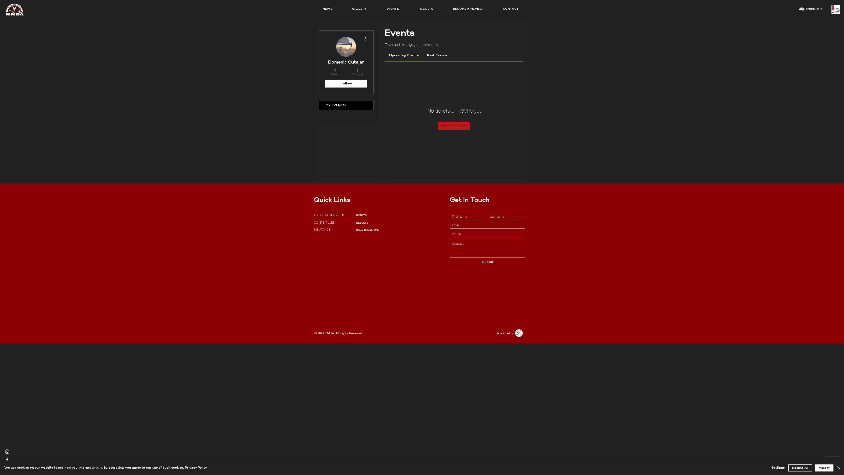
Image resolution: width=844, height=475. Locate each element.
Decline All (800, 468)
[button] (426, 9)
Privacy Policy (196, 468)
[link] (404, 55)
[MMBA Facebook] (7, 459)
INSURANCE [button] (322, 229)
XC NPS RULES (324, 222)
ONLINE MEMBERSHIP (329, 215)
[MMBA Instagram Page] (7, 451)
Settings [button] (778, 468)
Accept (824, 468)
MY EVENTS (336, 105)
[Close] (838, 467)
